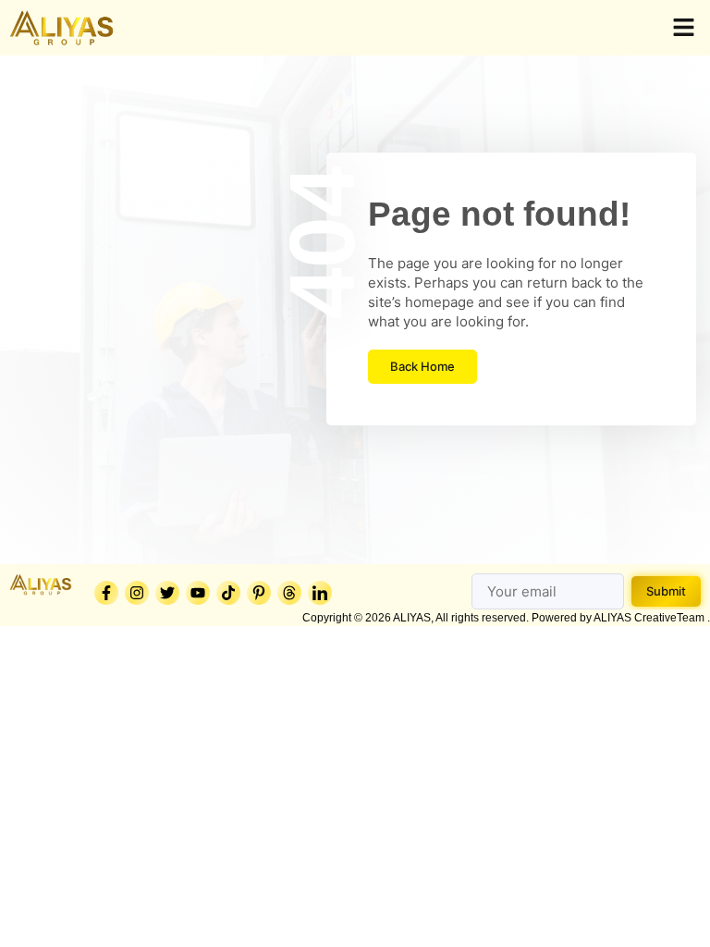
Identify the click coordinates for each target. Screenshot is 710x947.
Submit (666, 591)
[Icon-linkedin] (320, 593)
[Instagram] (137, 593)
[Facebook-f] (106, 593)
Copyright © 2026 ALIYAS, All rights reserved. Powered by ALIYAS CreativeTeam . (506, 617)
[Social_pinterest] (259, 593)
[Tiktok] (228, 593)
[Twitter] (167, 593)
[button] (684, 27)
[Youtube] (198, 593)
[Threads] (289, 593)
